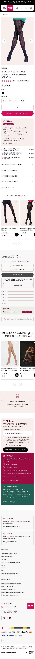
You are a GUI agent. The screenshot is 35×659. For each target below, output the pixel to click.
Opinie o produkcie (9, 176)
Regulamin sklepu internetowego (11, 583)
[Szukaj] (17, 8)
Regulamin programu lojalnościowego (12, 592)
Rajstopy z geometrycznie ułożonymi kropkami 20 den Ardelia (9, 369)
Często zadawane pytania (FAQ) (10, 562)
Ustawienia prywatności (8, 589)
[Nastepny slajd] (33, 2)
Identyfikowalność (9, 182)
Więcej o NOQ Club (9, 143)
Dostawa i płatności (7, 556)
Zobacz (23, 2)
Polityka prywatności (7, 586)
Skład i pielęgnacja (9, 170)
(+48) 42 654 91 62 (9, 603)
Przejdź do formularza (10, 527)
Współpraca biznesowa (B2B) (10, 573)
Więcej (31, 149)
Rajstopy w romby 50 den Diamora (9, 229)
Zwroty (3, 559)
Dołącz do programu (10, 542)
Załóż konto (6, 138)
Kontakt (3, 565)
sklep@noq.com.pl (10, 607)
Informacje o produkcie (11, 164)
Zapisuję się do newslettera (15, 449)
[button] (17, 652)
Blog (2, 570)
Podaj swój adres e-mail (11, 429)
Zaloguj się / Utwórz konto (9, 553)
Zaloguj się (18, 285)
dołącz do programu (10, 480)
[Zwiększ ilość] (30, 107)
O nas (3, 568)
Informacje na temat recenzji (9, 595)
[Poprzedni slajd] (2, 2)
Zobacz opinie (22, 81)
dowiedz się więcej (9, 501)
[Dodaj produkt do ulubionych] (31, 19)
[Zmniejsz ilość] (4, 107)
